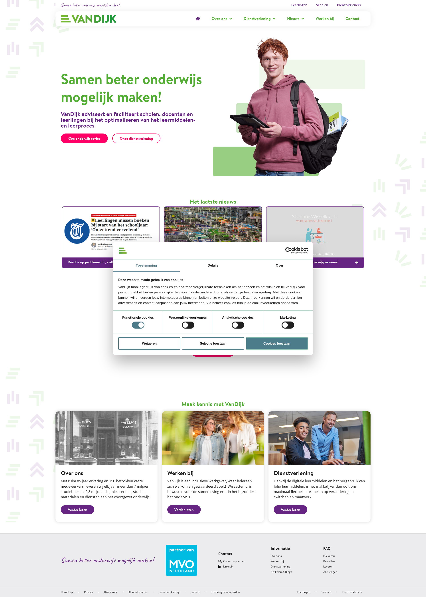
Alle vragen (330, 572)
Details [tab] (213, 265)
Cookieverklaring (169, 592)
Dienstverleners (349, 5)
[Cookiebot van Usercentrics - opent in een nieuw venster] (288, 250)
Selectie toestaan (213, 343)
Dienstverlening (257, 18)
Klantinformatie (138, 592)
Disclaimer (110, 592)
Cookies (195, 592)
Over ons (219, 18)
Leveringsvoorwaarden (225, 592)
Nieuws (293, 18)
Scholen (322, 5)
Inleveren (329, 556)
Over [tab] (279, 265)
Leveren (328, 566)
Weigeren (149, 343)
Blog (70, 254)
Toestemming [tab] (146, 265)
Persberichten (101, 254)
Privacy (88, 592)
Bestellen (329, 561)
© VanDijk (67, 592)
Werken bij (325, 18)
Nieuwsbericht (82, 254)
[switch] (188, 325)
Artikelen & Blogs (281, 572)
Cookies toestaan (276, 343)
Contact (352, 18)
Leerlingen (299, 5)
